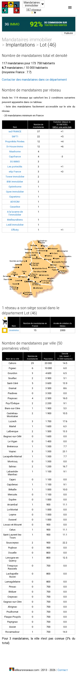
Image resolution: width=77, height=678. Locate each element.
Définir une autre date (62, 127)
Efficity (15, 229)
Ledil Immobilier (15, 224)
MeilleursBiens (15, 219)
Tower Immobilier (14, 176)
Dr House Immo (15, 146)
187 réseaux (33, 9)
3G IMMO (15, 161)
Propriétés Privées (14, 141)
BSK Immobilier (15, 181)
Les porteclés (14, 166)
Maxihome (15, 151)
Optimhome (15, 186)
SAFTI (15, 136)
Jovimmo (14, 330)
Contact (63, 670)
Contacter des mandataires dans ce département (34, 79)
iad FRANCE (15, 131)
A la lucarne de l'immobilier (15, 213)
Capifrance (15, 156)
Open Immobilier (15, 191)
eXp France (15, 171)
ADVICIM (14, 201)
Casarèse (15, 206)
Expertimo (15, 196)
